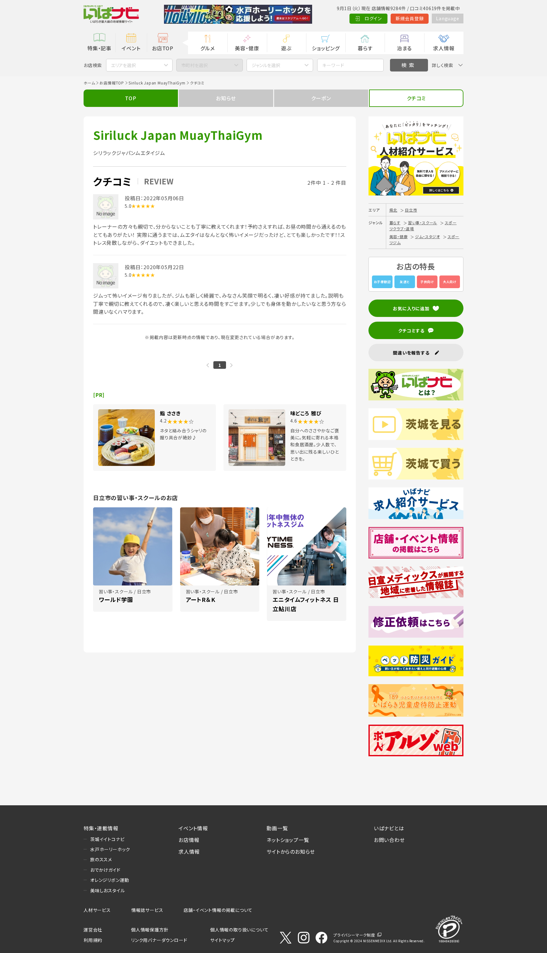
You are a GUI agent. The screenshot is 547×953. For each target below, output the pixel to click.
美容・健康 (247, 48)
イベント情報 (193, 828)
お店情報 (189, 840)
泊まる (404, 48)
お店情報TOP (111, 82)
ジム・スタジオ (427, 236)
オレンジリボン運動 (109, 880)
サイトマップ (222, 940)
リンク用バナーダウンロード (159, 940)
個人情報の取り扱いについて (239, 929)
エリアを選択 (123, 65)
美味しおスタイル (107, 890)
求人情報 (443, 48)
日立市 (411, 210)
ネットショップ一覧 (288, 840)
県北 (393, 210)
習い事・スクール (422, 222)
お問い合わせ (389, 840)
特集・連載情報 (101, 828)
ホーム (89, 82)
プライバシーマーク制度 (354, 935)
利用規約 (93, 940)
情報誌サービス (147, 910)
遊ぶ (286, 48)
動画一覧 (277, 828)
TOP (130, 98)
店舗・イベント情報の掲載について (218, 910)
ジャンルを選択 (266, 65)
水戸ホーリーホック (110, 849)
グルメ (207, 48)
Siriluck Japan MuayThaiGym (157, 82)
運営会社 (93, 929)
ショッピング (326, 48)
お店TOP (162, 48)
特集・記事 (99, 48)
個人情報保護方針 (149, 929)
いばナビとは (389, 828)
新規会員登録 (410, 18)
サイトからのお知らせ (291, 851)
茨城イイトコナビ (107, 839)
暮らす (365, 48)
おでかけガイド (105, 870)
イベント (131, 48)
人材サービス (97, 910)
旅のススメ (101, 859)
